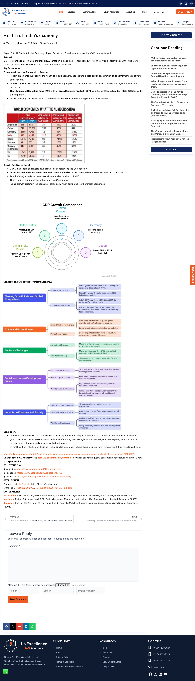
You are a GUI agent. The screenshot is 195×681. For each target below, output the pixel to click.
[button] (6, 626)
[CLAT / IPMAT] (114, 22)
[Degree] (41, 22)
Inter (62, 22)
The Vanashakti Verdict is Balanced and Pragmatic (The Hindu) (170, 103)
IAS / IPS (11, 22)
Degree (48, 22)
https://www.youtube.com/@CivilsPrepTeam (38, 469)
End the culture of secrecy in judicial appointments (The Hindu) (169, 67)
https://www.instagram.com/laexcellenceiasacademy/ (44, 476)
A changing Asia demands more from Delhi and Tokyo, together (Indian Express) (169, 123)
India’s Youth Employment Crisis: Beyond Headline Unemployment (168, 74)
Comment (14, 546)
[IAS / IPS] (4, 22)
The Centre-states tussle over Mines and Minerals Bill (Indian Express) (169, 132)
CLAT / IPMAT (124, 22)
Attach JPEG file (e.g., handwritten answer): (31, 585)
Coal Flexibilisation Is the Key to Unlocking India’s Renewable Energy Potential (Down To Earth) (169, 94)
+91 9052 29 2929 (25, 487)
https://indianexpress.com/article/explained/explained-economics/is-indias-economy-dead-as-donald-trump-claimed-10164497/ (68, 454)
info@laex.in (23, 484)
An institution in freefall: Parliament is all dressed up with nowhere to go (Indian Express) (170, 113)
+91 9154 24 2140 (63, 487)
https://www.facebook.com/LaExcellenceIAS (39, 472)
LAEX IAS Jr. (30, 22)
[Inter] (57, 22)
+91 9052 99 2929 (44, 487)
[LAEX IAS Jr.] (22, 22)
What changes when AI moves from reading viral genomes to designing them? (169, 84)
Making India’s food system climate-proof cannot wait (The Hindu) (169, 59)
